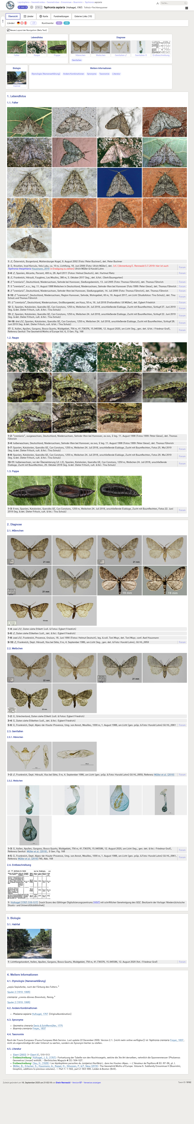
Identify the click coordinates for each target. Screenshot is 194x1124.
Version (77, 1083)
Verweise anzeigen (92, 1083)
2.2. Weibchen (15, 648)
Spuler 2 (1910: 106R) (18, 992)
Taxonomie (104, 74)
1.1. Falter (12, 102)
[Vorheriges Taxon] (19, 7)
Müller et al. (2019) (164, 775)
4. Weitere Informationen (22, 974)
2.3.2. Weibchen (15, 781)
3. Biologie (14, 918)
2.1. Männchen (15, 530)
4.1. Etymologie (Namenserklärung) (26, 981)
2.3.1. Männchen (15, 737)
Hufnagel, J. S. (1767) (44, 1057)
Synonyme (91, 74)
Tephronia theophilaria (19, 269)
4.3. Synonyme (15, 1020)
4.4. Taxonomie (15, 1034)
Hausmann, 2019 (40, 269)
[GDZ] (96, 902)
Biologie (17, 68)
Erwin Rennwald (63, 1083)
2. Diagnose (14, 524)
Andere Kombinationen (73, 74)
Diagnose (120, 37)
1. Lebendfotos (16, 96)
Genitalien (77, 60)
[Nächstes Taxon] (26, 7)
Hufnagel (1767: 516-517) (24, 902)
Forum (182, 267)
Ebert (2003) (19, 1055)
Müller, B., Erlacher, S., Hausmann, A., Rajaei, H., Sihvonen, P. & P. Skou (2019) (55, 1066)
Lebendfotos (37, 37)
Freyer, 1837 (39, 1028)
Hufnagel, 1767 (40, 1014)
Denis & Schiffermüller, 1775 (48, 1026)
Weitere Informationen (100, 68)
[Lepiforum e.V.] (10, 6)
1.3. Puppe (13, 471)
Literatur (116, 74)
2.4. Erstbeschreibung (19, 865)
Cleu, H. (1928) (41, 1063)
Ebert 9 (34, 1055)
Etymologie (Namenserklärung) (46, 74)
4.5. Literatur (14, 1049)
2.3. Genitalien (15, 731)
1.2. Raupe (13, 338)
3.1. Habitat (13, 924)
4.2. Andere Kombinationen (22, 1008)
